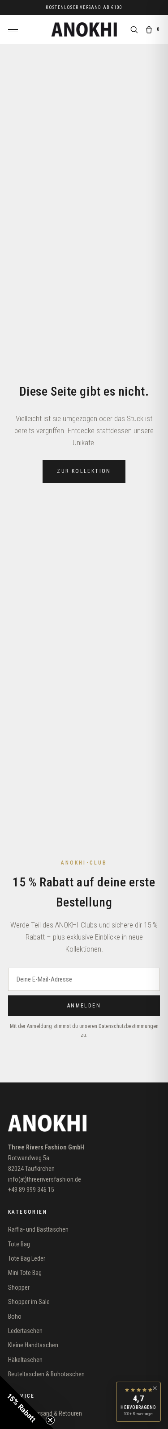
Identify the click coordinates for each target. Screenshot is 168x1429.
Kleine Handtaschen (33, 1345)
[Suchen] (133, 29)
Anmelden (84, 1006)
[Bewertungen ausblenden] (154, 1388)
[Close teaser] (50, 1420)
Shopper (19, 1287)
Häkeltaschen (25, 1359)
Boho (15, 1316)
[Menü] (13, 30)
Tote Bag (19, 1244)
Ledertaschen (25, 1330)
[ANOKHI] (84, 29)
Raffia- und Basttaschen (38, 1229)
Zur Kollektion (84, 471)
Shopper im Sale (29, 1301)
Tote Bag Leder (26, 1258)
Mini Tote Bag (25, 1272)
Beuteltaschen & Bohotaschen (46, 1374)
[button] (27, 1402)
